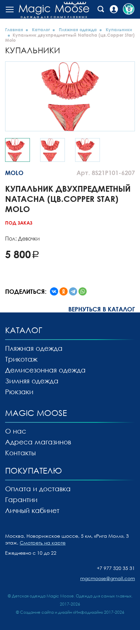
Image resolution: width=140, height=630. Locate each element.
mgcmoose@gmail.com (107, 578)
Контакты (20, 452)
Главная (14, 29)
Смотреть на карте (43, 543)
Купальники (119, 29)
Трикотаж (21, 359)
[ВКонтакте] (54, 291)
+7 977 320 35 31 (116, 568)
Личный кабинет (32, 510)
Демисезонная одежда (45, 370)
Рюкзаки (19, 391)
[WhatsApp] (82, 291)
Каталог (41, 29)
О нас (15, 431)
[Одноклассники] (63, 291)
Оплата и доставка (38, 488)
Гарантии (21, 499)
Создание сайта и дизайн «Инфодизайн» (61, 612)
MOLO (14, 172)
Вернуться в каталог (101, 309)
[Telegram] (73, 291)
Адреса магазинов (38, 442)
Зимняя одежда (31, 381)
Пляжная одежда (78, 29)
